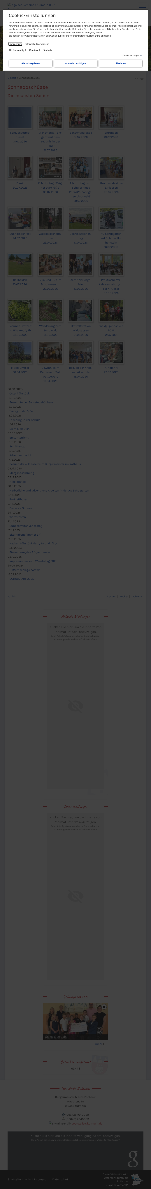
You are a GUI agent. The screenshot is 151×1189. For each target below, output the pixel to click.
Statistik (47, 50)
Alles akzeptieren (30, 63)
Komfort (33, 50)
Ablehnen (121, 63)
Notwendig (18, 50)
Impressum (15, 43)
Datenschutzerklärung (36, 43)
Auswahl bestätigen (75, 63)
